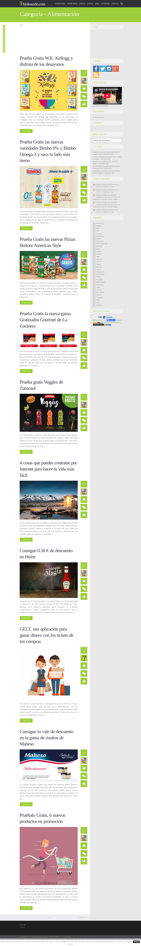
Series (97, 4)
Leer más (26, 131)
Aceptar (136, 941)
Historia (98, 254)
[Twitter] (103, 68)
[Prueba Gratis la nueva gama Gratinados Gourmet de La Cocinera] (49, 340)
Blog (97, 228)
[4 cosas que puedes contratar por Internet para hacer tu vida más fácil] (49, 500)
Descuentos (100, 241)
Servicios (99, 290)
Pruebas (98, 277)
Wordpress (99, 305)
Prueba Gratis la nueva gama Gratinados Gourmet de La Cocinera (45, 320)
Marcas (98, 264)
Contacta (115, 4)
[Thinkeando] (33, 3)
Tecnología (105, 4)
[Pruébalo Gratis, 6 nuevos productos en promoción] (49, 856)
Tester (98, 300)
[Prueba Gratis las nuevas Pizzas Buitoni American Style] (49, 265)
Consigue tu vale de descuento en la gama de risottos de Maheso (46, 738)
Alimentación (100, 223)
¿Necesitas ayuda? (98, 117)
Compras (99, 233)
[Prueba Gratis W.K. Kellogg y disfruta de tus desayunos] (49, 90)
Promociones (60, 4)
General (98, 251)
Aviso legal (23, 925)
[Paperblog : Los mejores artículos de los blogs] (98, 317)
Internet (98, 262)
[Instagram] (109, 68)
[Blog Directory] (107, 325)
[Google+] (116, 68)
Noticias (98, 269)
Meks (61, 937)
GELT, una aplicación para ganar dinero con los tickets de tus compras (46, 635)
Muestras (99, 267)
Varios (98, 302)
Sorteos (90, 4)
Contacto (22, 927)
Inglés (98, 256)
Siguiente (82, 917)
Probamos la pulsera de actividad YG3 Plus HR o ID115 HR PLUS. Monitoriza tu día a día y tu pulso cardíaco (106, 197)
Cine (97, 231)
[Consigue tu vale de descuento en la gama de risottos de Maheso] (49, 765)
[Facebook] (96, 68)
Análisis (82, 4)
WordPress (74, 937)
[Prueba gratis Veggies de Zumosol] (49, 412)
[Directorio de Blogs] (99, 320)
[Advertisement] (54, 39)
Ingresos (98, 259)
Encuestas (99, 246)
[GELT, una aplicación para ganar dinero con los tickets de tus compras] (49, 673)
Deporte (98, 239)
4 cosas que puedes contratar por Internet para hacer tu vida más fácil (48, 469)
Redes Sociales (100, 282)
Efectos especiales (102, 244)
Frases (98, 249)
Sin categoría (100, 292)
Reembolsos (100, 285)
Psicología (99, 279)
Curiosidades (100, 236)
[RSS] (96, 75)
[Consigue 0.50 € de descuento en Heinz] (49, 580)
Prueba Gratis (72, 4)
